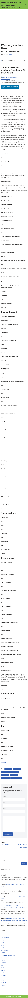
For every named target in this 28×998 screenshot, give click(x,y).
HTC (2, 957)
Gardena (3, 952)
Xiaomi (2, 985)
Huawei (3, 960)
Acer (2, 935)
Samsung (3, 975)
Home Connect (5, 774)
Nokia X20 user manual (14, 874)
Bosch (10, 54)
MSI (2, 965)
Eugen (2, 905)
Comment (5, 814)
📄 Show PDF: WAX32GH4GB (10, 87)
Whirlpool (3, 982)
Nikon (2, 967)
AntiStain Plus (17, 768)
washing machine (6, 777)
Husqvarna (3, 962)
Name (4, 796)
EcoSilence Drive (6, 771)
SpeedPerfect (14, 774)
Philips (2, 972)
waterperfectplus (16, 777)
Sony (2, 980)
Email (4, 802)
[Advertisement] (14, 27)
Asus (2, 942)
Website (5, 808)
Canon (2, 947)
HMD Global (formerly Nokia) (8, 955)
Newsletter (3, 762)
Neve (7, 996)
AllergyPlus (8, 768)
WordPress (19, 996)
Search (3, 860)
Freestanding (15, 771)
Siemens (3, 977)
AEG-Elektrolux (5, 937)
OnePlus (3, 970)
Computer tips (4, 950)
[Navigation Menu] (25, 4)
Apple (2, 940)
